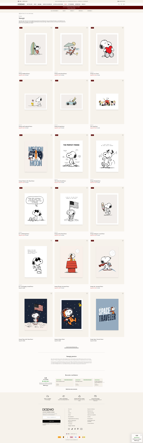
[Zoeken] (119, 4)
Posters (39, 4)
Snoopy (31, 13)
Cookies (89, 416)
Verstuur (51, 421)
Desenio (74, 439)
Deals (65, 4)
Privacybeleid (90, 418)
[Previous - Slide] (54, 382)
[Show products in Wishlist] (121, 4)
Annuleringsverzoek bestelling (91, 421)
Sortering (89, 10)
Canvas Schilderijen (47, 4)
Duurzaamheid (71, 416)
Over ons (70, 409)
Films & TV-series (26, 13)
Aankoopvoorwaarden (92, 414)
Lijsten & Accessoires (58, 4)
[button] (137, 438)
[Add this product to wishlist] (51, 27)
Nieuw (35, 4)
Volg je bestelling (91, 412)
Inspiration (77, 4)
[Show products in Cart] (124, 4)
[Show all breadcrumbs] (20, 13)
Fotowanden (71, 4)
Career (69, 414)
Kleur (64, 10)
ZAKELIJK (83, 4)
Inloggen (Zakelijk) (71, 425)
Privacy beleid (47, 423)
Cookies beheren (91, 423)
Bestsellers (29, 4)
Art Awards (70, 423)
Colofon (69, 412)
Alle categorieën (54, 10)
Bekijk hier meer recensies (71, 389)
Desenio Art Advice (91, 409)
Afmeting (80, 10)
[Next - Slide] (104, 382)
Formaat (71, 10)
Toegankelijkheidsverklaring (73, 418)
